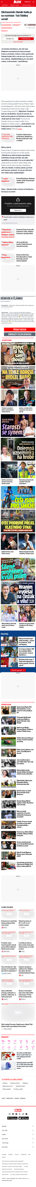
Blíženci (14, 1043)
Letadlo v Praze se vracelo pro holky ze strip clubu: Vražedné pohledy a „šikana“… (24, 824)
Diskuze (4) (4, 30)
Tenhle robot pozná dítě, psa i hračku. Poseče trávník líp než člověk (25, 739)
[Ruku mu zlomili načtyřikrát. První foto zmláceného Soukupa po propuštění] (8, 814)
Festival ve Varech (15, 1083)
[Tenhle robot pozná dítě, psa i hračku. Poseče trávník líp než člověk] (8, 742)
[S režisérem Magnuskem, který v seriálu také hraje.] (6, 24)
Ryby (33, 1049)
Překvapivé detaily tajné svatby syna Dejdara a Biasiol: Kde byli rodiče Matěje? (24, 720)
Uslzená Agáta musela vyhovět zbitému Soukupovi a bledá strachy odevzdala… (25, 772)
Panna (33, 1043)
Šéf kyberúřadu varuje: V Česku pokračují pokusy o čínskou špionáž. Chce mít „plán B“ (26, 662)
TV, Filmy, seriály (18, 1089)
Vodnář (27, 1049)
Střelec (15, 1049)
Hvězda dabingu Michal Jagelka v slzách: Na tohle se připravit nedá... (25, 803)
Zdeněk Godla (9, 1098)
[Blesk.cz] (17, 1)
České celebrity (7, 1089)
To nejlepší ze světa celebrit (12, 1079)
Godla (20, 129)
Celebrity (5, 1083)
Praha (3, 1098)
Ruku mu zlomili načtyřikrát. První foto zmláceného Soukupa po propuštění (24, 814)
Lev (27, 1043)
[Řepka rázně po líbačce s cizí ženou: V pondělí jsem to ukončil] (8, 753)
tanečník (16, 1098)
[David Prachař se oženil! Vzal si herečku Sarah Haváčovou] (8, 794)
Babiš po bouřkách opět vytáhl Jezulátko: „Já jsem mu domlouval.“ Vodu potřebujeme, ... (26, 641)
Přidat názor (19, 329)
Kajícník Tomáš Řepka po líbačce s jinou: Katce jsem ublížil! (24, 854)
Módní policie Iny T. (8, 1086)
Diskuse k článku (12, 298)
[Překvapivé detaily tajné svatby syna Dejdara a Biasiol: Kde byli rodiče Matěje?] (8, 720)
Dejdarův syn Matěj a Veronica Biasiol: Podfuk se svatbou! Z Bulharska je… (25, 729)
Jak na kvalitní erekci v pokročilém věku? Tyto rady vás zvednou (25, 762)
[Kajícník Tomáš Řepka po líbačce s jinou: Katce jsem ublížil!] (8, 856)
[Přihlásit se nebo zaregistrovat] (33, 1)
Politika (4, 645)
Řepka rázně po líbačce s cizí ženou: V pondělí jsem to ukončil (25, 751)
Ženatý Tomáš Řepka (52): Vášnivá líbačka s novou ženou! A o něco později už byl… (24, 709)
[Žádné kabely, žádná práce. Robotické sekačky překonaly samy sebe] (8, 784)
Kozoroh (21, 1049)
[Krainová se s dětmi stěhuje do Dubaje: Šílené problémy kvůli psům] (8, 835)
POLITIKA (4, 634)
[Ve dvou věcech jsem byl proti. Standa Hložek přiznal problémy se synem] (8, 845)
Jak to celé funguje (18, 41)
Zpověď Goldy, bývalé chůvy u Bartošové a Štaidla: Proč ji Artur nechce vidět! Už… (25, 864)
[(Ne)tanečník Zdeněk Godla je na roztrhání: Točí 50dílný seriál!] (10, 22)
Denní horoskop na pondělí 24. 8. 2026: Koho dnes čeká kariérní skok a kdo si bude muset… (25, 1065)
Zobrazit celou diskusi (19, 334)
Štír (9, 1049)
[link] (10, 1114)
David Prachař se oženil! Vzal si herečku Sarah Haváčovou (24, 792)
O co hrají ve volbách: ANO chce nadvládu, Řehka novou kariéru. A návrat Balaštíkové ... (26, 652)
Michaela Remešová (6, 27)
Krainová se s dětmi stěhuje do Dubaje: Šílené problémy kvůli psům (25, 833)
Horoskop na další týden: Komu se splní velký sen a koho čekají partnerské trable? (24, 1056)
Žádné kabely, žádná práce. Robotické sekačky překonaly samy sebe (24, 782)
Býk (9, 1043)
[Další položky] (33, 5)
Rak (21, 1043)
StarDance (25, 1083)
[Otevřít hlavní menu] (1, 1)
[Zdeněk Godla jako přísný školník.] (18, 24)
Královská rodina (20, 1086)
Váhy (3, 1049)
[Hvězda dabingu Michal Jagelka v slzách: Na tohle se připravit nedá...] (8, 804)
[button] (12, 1118)
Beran (3, 1043)
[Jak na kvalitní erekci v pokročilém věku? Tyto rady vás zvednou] (8, 763)
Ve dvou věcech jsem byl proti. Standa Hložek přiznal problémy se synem (25, 844)
